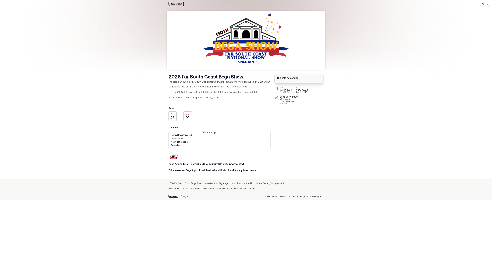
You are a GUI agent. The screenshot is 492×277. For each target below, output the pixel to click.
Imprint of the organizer (178, 188)
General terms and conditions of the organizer (235, 188)
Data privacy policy (315, 196)
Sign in (485, 4)
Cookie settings (298, 196)
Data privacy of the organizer (202, 188)
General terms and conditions (277, 196)
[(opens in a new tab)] (236, 132)
